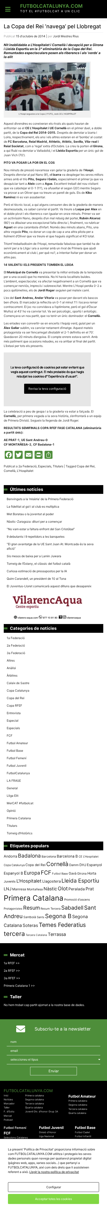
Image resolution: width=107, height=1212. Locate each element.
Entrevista (14, 713)
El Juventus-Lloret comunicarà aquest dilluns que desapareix (49, 586)
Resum (31, 907)
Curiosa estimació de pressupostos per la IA (37, 571)
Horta (91, 873)
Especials (44, 466)
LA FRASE (14, 780)
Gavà (72, 873)
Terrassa (57, 934)
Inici (6, 1095)
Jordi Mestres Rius (66, 36)
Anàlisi (11, 668)
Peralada (76, 889)
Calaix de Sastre (18, 683)
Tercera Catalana (36, 935)
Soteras (30, 925)
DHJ (82, 865)
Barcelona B (67, 856)
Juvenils (10, 881)
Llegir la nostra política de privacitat (54, 1172)
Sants (40, 917)
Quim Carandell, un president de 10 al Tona (36, 578)
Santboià (29, 917)
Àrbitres (12, 675)
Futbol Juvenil (16, 765)
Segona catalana (34, 1099)
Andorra (10, 856)
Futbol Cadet (82, 1132)
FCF (9, 735)
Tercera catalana (34, 1103)
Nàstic (50, 888)
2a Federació (27, 466)
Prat (90, 888)
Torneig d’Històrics (19, 833)
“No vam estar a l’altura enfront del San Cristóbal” (41, 529)
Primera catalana (34, 1095)
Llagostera (51, 881)
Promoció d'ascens (77, 899)
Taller (7, 1107)
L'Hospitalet (25, 471)
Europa (32, 873)
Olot (63, 888)
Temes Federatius (62, 924)
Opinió (11, 811)
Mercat (8, 1115)
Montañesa (35, 889)
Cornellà (9, 471)
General (12, 788)
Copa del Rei (86, 466)
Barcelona (49, 856)
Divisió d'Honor (47, 1132)
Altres (11, 660)
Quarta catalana (34, 1107)
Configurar (53, 1187)
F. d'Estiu (9, 1111)
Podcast (8, 1119)
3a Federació (16, 653)
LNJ (7, 888)
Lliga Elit (12, 795)
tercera (14, 933)
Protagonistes (13, 908)
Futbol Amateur (17, 743)
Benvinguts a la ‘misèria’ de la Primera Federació (40, 499)
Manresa (19, 889)
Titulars (58, 466)
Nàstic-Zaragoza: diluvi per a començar (34, 521)
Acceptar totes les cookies (53, 1199)
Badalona (29, 856)
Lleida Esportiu (80, 880)
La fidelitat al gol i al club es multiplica (33, 506)
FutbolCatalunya (18, 773)
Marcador (9, 1103)
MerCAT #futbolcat (20, 803)
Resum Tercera (50, 908)
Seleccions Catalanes (16, 1137)
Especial (12, 720)
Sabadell (72, 907)
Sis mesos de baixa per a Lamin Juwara (34, 556)
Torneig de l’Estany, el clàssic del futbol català (38, 563)
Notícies (8, 1099)
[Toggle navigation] (8, 9)
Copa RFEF (14, 705)
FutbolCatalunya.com (51, 6)
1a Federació (16, 638)
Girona (82, 873)
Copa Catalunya (18, 690)
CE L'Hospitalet (89, 856)
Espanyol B (13, 873)
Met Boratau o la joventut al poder (30, 514)
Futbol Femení (16, 758)
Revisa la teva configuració (47, 388)
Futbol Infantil (83, 1136)
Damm (74, 865)
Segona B (58, 916)
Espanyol (94, 865)
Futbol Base (15, 750)
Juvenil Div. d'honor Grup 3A (41, 1111)
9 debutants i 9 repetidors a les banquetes (35, 536)
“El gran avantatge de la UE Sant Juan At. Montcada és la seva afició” (50, 546)
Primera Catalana (19, 818)
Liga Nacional (46, 1136)
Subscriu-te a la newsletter (63, 1029)
